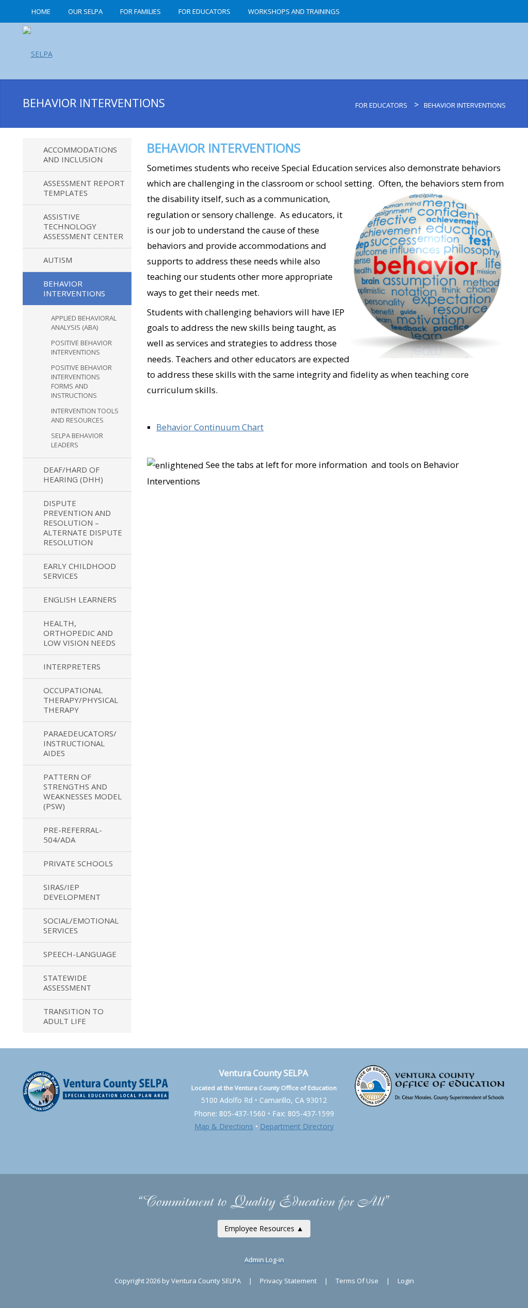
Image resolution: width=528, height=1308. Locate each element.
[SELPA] (38, 51)
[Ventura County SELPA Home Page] (349, 105)
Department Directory (297, 1126)
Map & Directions (223, 1126)
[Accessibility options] (264, 1139)
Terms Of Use (357, 1280)
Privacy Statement (288, 1280)
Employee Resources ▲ (264, 1228)
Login (406, 1280)
